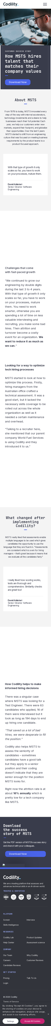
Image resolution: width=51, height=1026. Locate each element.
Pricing (6, 978)
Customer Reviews (35, 960)
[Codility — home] (11, 4)
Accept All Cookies (32, 1021)
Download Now (18, 82)
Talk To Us (31, 978)
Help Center (8, 942)
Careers (6, 960)
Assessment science (36, 942)
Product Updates (34, 937)
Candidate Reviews (12, 965)
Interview (31, 920)
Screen (6, 920)
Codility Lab (8, 937)
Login (5, 983)
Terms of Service (11, 1001)
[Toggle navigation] (45, 4)
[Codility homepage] (12, 878)
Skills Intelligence (11, 925)
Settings (10, 1021)
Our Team (7, 955)
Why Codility (32, 955)
